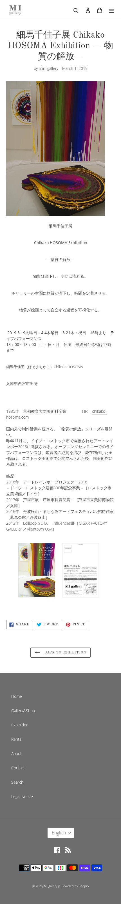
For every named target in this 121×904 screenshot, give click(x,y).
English (59, 833)
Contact (18, 767)
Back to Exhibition (64, 652)
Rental (16, 739)
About (16, 753)
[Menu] (111, 10)
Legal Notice (22, 796)
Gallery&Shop (23, 710)
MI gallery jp (52, 886)
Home (16, 696)
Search (17, 782)
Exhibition (19, 725)
